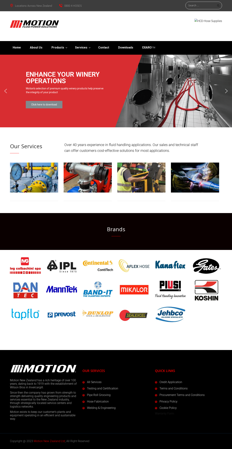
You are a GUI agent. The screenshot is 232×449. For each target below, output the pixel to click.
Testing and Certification (102, 388)
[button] (6, 91)
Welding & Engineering (101, 408)
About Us (36, 47)
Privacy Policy (168, 401)
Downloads (125, 47)
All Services (94, 382)
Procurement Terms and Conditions (182, 395)
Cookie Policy (168, 408)
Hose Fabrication (98, 401)
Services (81, 47)
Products (57, 47)
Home (17, 47)
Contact (103, 47)
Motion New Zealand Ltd (49, 441)
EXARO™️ (148, 47)
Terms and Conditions (174, 388)
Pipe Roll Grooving (99, 395)
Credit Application (171, 382)
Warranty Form (164, 413)
